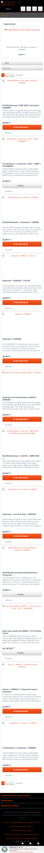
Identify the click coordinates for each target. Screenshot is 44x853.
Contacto (6, 822)
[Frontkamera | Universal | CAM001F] (22, 732)
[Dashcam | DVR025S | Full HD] (22, 265)
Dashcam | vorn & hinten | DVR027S (19, 514)
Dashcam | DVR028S (11, 339)
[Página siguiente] (7, 75)
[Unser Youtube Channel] (39, 845)
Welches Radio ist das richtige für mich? (25, 822)
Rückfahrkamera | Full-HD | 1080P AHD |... (20, 457)
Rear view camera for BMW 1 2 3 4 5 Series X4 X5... (21, 632)
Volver (30, 826)
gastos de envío (33, 812)
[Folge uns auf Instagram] (32, 845)
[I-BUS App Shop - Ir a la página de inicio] (11, 3)
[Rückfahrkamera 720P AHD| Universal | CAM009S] (22, 36)
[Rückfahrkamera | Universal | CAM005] (22, 207)
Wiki (7, 838)
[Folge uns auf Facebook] (24, 845)
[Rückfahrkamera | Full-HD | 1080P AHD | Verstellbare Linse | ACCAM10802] (22, 440)
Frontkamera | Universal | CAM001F (19, 748)
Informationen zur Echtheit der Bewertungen (21, 852)
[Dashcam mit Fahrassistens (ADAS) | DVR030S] (22, 382)
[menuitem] (6, 8)
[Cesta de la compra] (40, 8)
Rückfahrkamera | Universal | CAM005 (20, 222)
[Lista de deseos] (28, 8)
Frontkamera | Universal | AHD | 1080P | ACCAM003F (21, 165)
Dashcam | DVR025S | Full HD (16, 280)
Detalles (20, 185)
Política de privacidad (30, 834)
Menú (8, 8)
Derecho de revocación (12, 834)
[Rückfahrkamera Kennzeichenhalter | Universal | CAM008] (22, 557)
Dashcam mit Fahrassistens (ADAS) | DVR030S (19, 398)
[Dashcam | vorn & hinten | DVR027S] (22, 499)
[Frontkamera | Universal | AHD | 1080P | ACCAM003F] (22, 148)
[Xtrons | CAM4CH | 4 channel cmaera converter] (22, 674)
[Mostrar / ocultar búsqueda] (23, 8)
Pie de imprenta (17, 838)
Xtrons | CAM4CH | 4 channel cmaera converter (19, 690)
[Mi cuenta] (34, 8)
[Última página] (12, 75)
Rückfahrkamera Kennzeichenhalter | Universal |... (20, 573)
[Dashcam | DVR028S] (22, 323)
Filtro (6, 63)
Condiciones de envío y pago (21, 830)
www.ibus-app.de (32, 838)
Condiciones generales (17, 826)
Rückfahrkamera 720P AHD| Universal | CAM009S (22, 48)
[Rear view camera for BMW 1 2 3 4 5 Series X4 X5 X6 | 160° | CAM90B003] (22, 615)
